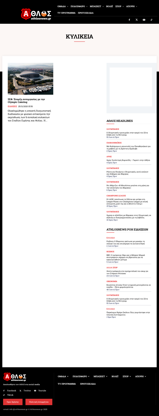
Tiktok (10, 394)
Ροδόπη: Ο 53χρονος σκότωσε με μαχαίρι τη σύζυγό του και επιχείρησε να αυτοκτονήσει (126, 242)
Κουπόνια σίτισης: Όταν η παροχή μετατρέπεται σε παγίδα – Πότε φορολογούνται (129, 286)
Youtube (42, 390)
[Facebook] (129, 20)
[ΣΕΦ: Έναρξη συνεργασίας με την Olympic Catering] (30, 79)
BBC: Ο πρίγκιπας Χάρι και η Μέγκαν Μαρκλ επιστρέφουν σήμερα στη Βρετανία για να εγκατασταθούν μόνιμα (126, 257)
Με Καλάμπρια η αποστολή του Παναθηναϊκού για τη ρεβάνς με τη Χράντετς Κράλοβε (128, 147)
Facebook (11, 390)
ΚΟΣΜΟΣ (110, 251)
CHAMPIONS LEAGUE (116, 196)
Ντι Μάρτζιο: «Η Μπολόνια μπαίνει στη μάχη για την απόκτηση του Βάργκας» (128, 186)
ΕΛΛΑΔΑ (111, 238)
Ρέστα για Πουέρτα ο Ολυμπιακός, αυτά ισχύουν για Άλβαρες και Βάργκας (127, 172)
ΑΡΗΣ (109, 156)
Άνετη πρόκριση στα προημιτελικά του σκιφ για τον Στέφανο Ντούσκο (127, 272)
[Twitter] (137, 20)
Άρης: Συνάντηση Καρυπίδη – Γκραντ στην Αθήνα (128, 160)
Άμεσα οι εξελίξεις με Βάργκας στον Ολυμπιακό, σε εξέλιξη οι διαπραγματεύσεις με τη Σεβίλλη (129, 216)
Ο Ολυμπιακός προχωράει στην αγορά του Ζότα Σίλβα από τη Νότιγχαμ (127, 133)
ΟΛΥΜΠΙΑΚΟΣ (113, 129)
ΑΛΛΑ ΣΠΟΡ (112, 267)
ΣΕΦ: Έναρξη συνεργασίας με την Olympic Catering (26, 101)
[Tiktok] (151, 20)
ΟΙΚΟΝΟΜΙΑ (112, 281)
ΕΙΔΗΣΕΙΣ (12, 106)
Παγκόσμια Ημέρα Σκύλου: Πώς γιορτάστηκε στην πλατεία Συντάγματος (128, 313)
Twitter (27, 390)
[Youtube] (144, 20)
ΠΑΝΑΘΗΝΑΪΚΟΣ (114, 143)
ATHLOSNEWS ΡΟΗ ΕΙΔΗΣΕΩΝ (127, 229)
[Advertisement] (131, 87)
